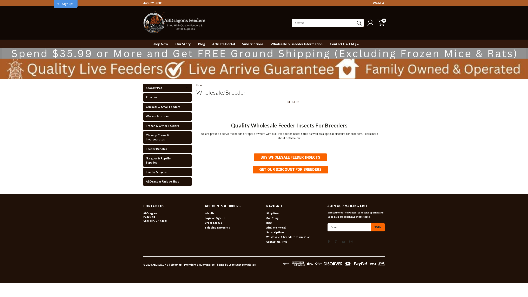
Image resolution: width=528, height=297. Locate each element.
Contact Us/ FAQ (343, 44)
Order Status (213, 222)
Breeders (292, 102)
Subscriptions (252, 44)
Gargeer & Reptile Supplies (158, 160)
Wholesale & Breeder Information (297, 44)
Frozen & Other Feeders (162, 125)
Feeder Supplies (156, 172)
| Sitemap (175, 264)
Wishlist (378, 3)
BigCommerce (206, 264)
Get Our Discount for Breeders (290, 169)
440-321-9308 (152, 3)
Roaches (151, 97)
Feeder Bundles (156, 149)
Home (199, 85)
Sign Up (220, 218)
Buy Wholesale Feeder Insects (290, 157)
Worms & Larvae (157, 116)
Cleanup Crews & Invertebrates (157, 137)
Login (208, 218)
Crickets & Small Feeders (163, 106)
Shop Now (160, 44)
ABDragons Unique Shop (162, 181)
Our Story (183, 44)
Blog (201, 44)
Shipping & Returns (217, 227)
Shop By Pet (154, 88)
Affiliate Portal (223, 44)
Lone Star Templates (242, 264)
